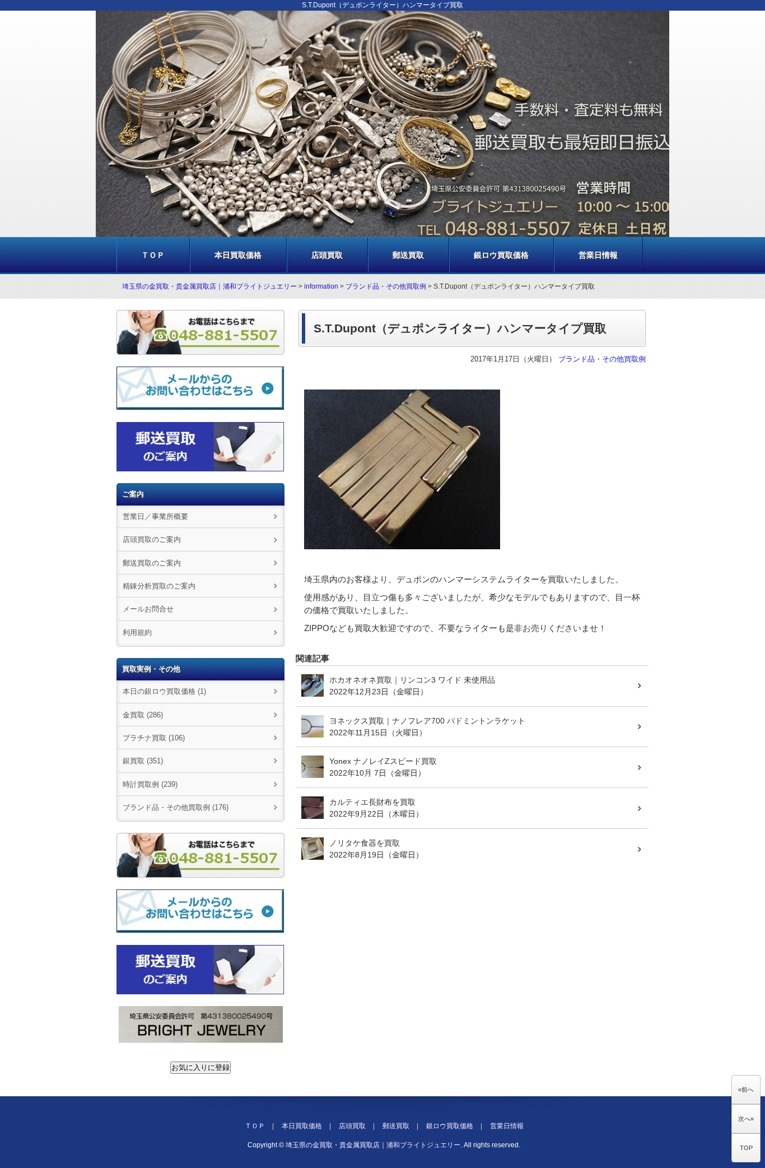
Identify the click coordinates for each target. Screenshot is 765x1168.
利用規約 (137, 632)
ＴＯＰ (153, 255)
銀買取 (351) (143, 761)
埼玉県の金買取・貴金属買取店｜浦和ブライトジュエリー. (374, 1145)
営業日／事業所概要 (155, 516)
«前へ (746, 1089)
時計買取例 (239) (150, 784)
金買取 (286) (143, 715)
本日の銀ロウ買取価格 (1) (164, 691)
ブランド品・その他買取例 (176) (175, 807)
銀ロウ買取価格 (501, 255)
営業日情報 (598, 255)
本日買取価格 (238, 255)
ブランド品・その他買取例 (386, 286)
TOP (746, 1147)
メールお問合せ (148, 609)
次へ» (746, 1118)
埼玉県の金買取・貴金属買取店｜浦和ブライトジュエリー (209, 286)
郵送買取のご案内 (152, 563)
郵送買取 (408, 255)
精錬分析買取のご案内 (159, 586)
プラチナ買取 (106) (154, 738)
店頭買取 (327, 255)
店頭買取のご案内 (152, 539)
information (321, 286)
